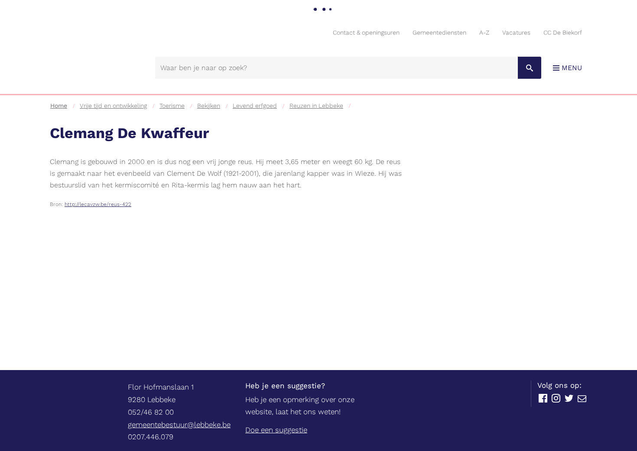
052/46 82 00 (151, 412)
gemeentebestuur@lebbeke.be (179, 424)
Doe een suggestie (276, 429)
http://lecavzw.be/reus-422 (98, 204)
